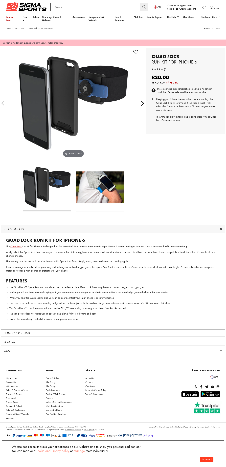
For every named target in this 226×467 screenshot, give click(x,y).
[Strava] (196, 387)
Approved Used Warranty (17, 413)
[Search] (144, 7)
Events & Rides (52, 378)
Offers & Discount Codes (17, 390)
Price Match (11, 398)
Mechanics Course (54, 409)
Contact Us (11, 382)
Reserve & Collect (14, 405)
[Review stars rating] (157, 69)
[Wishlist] (203, 7)
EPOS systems (89, 429)
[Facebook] (201, 387)
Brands (150, 17)
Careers (88, 382)
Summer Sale (10, 18)
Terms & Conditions (94, 394)
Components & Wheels (96, 18)
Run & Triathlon (119, 18)
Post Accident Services (56, 413)
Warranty (10, 417)
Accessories (78, 17)
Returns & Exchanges (15, 409)
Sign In (171, 8)
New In (25, 18)
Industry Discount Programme (59, 402)
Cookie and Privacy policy (52, 451)
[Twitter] (207, 387)
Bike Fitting (50, 382)
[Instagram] (218, 387)
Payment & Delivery (14, 394)
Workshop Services (54, 405)
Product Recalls (12, 402)
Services (50, 370)
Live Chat (215, 370)
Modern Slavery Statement (193, 426)
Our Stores (90, 386)
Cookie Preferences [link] (212, 426)
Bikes (36, 17)
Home (8, 28)
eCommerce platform (73, 429)
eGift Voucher (12, 386)
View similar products (51, 42)
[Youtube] (212, 387)
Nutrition (138, 17)
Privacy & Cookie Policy (95, 390)
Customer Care (14, 370)
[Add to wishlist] (136, 52)
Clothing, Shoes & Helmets (51, 18)
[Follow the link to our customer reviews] (207, 408)
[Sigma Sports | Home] (26, 6)
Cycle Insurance (53, 390)
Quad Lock (19, 28)
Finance (49, 398)
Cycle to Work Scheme (56, 394)
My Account (11, 378)
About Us (90, 370)
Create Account (187, 8)
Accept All (207, 459)
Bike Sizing (50, 386)
